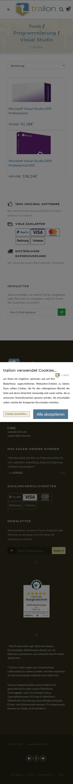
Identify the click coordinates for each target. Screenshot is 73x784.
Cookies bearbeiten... (16, 413)
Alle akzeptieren (51, 414)
